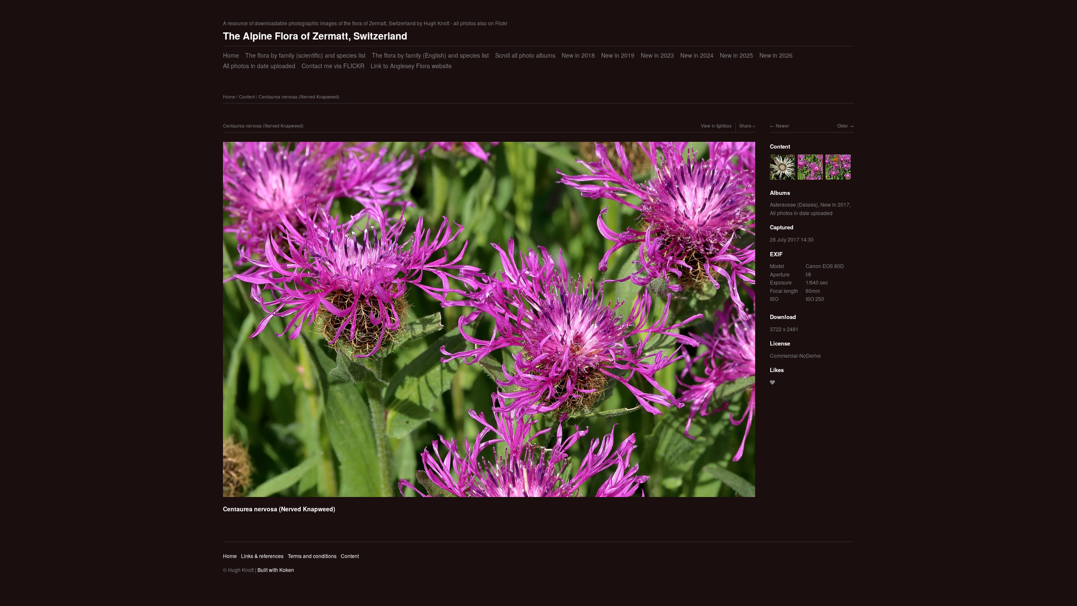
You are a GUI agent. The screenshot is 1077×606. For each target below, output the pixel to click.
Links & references (262, 555)
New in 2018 (578, 55)
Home (231, 55)
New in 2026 (776, 55)
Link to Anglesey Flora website (411, 65)
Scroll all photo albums (525, 55)
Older (842, 125)
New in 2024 (697, 55)
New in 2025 (736, 55)
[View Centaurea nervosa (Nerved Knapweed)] (838, 175)
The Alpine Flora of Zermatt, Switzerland (315, 36)
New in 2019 (617, 55)
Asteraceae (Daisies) (794, 204)
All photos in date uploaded (259, 65)
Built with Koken (275, 569)
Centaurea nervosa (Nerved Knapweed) (299, 96)
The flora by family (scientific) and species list (305, 55)
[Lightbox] (489, 498)
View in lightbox (716, 125)
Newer (782, 125)
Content (247, 96)
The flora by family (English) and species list (430, 55)
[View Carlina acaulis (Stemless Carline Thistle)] (782, 175)
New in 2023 (657, 55)
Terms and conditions (312, 555)
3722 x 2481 (784, 328)
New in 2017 (834, 204)
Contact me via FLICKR (333, 65)
